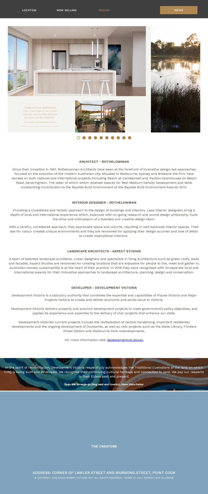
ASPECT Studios (102, 457)
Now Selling (67, 10)
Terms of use (133, 477)
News (178, 10)
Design (104, 10)
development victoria (144, 457)
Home (141, 10)
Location (29, 10)
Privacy (148, 477)
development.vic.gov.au (125, 340)
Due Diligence (165, 477)
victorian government (169, 457)
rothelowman (50, 457)
